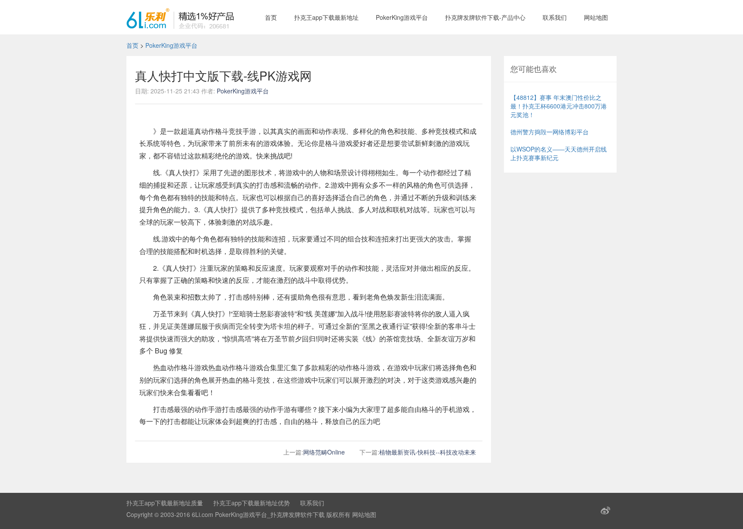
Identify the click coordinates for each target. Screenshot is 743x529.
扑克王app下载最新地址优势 (251, 502)
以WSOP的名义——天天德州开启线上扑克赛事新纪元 (558, 153)
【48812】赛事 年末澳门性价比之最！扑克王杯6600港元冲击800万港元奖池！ (558, 106)
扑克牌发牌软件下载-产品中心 (485, 17)
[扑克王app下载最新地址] (180, 17)
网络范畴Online (324, 452)
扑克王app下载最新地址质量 (164, 502)
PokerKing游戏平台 (402, 17)
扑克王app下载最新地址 (326, 17)
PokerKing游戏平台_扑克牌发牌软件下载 (270, 514)
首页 (271, 17)
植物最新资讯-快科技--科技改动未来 (427, 452)
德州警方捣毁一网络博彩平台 (549, 131)
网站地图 (596, 17)
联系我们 (555, 17)
